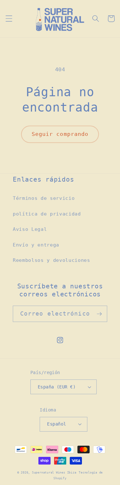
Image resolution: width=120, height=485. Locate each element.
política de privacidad (47, 214)
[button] (8, 18)
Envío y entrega (36, 245)
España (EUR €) (57, 386)
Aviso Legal (30, 229)
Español (56, 423)
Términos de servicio (44, 198)
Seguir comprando (60, 134)
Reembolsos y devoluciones (51, 260)
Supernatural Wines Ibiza (54, 472)
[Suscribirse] (99, 314)
